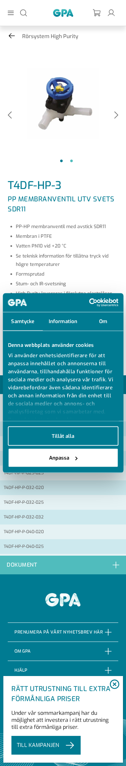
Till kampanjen (38, 745)
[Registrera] (97, 13)
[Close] (114, 684)
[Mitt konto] (111, 12)
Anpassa (59, 458)
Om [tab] (103, 321)
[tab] (63, 564)
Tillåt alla (63, 436)
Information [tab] (63, 321)
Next (116, 115)
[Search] (23, 12)
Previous (10, 115)
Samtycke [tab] (22, 321)
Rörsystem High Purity (50, 36)
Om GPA (22, 651)
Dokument (22, 564)
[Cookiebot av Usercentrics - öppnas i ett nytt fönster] (89, 302)
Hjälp (20, 670)
